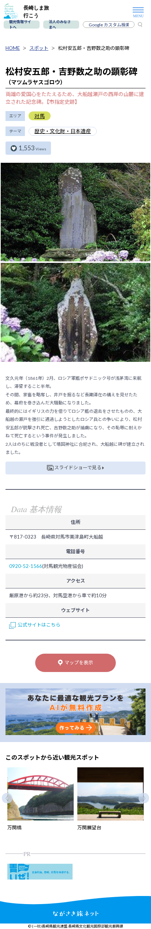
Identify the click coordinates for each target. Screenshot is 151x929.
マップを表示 (79, 662)
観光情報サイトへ (20, 25)
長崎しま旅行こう (36, 11)
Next (144, 798)
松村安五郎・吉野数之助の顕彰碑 (93, 48)
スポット (38, 48)
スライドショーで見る (78, 467)
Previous (7, 798)
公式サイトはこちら (39, 625)
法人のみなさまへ (60, 25)
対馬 (39, 116)
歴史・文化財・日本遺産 (62, 131)
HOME (12, 48)
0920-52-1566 (25, 566)
